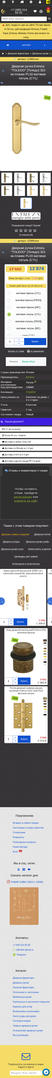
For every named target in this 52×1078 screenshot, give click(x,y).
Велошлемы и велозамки (26, 1011)
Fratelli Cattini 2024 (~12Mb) (27, 881)
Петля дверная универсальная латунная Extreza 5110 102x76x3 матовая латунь (26, 691)
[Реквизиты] (32, 2)
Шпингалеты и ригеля (39, 549)
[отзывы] (49, 83)
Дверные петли (42, 534)
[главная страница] (2, 53)
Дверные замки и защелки (15, 534)
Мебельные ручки (22, 997)
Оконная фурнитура (23, 987)
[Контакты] (41, 2)
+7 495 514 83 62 (21, 945)
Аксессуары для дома (24, 1016)
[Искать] (49, 19)
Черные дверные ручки (25, 1025)
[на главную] (3, 11)
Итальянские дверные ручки (28, 1030)
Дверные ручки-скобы (37, 541)
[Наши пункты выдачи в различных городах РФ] (14, 2)
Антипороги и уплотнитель (26, 564)
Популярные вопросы (24, 842)
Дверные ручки (21, 983)
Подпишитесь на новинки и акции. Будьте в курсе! (26, 1065)
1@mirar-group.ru (24, 950)
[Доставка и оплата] (23, 2)
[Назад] (2, 83)
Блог (15, 851)
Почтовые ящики (22, 1021)
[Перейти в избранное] (35, 11)
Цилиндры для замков (26, 556)
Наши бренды (20, 847)
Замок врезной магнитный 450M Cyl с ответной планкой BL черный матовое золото (23, 573)
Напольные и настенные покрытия (31, 1002)
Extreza (30, 377)
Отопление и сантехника (26, 992)
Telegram (21, 954)
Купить (35, 341)
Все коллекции (20, 1035)
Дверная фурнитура (23, 978)
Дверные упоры (11, 541)
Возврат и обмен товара (25, 823)
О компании (19, 832)
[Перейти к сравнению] (40, 11)
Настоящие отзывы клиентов (28, 828)
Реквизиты (18, 837)
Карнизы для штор (22, 1006)
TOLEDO (31, 392)
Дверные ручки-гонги (12, 549)
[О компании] (5, 2)
